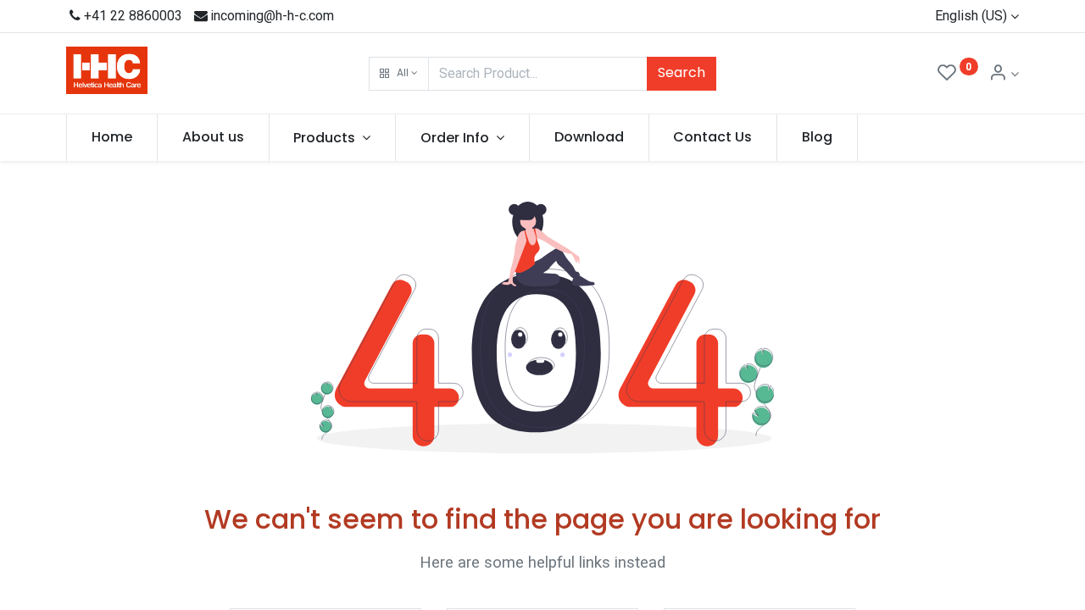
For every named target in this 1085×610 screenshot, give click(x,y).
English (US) (971, 16)
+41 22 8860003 (133, 16)
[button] (399, 74)
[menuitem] (112, 137)
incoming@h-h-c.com (272, 16)
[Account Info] (1003, 74)
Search (681, 72)
